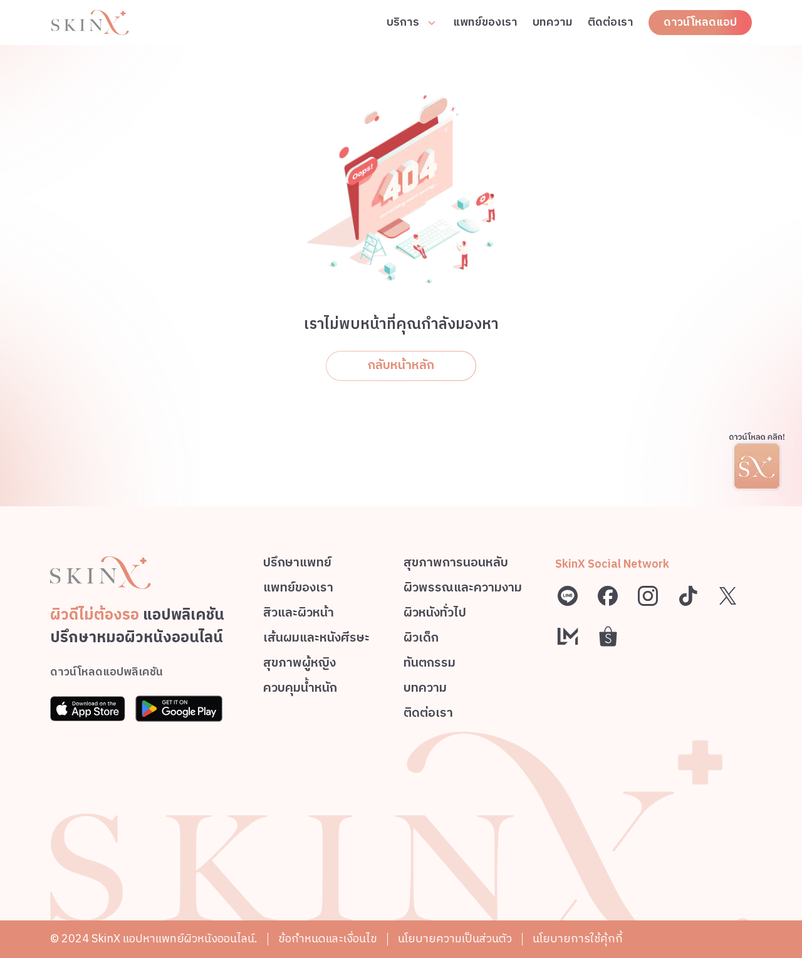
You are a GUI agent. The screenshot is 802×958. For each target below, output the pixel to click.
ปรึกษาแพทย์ (297, 564)
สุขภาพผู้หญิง (299, 665)
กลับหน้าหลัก (401, 365)
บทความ (553, 22)
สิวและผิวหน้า (298, 615)
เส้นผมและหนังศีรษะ (316, 640)
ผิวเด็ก (421, 640)
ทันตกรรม (430, 665)
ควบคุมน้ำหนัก (300, 690)
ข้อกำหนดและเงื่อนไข (327, 939)
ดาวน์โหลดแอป (700, 22)
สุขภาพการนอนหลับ (456, 564)
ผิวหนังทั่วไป (435, 615)
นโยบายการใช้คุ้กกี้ (578, 939)
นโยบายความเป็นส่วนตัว (455, 939)
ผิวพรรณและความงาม (463, 589)
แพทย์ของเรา (485, 22)
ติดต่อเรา (610, 22)
